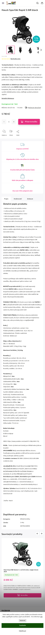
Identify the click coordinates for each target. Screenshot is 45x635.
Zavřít (40, 139)
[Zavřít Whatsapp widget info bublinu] (30, 626)
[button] (6, 629)
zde (41, 617)
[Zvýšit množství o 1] (14, 121)
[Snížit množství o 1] (4, 121)
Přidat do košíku (31, 122)
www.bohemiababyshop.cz (29, 484)
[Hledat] (37, 3)
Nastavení (22, 620)
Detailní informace (8, 98)
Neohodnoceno (15, 59)
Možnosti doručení (34, 108)
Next (41, 533)
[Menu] (3, 3)
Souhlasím (22, 625)
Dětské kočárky (25, 519)
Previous (37, 533)
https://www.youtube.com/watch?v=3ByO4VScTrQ (23, 441)
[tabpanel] (22, 569)
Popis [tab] (6, 199)
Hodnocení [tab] (18, 199)
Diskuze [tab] (30, 199)
